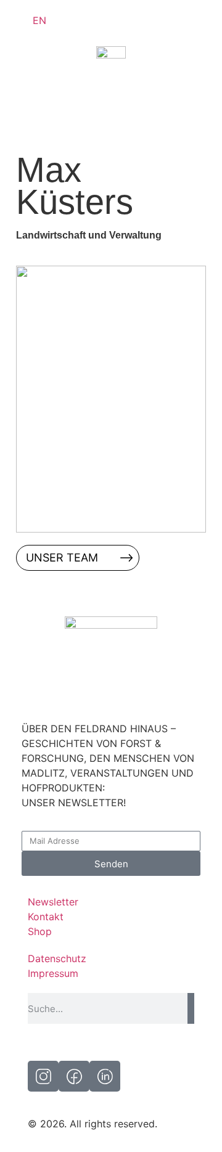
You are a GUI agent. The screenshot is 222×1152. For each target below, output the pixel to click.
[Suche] (190, 1008)
